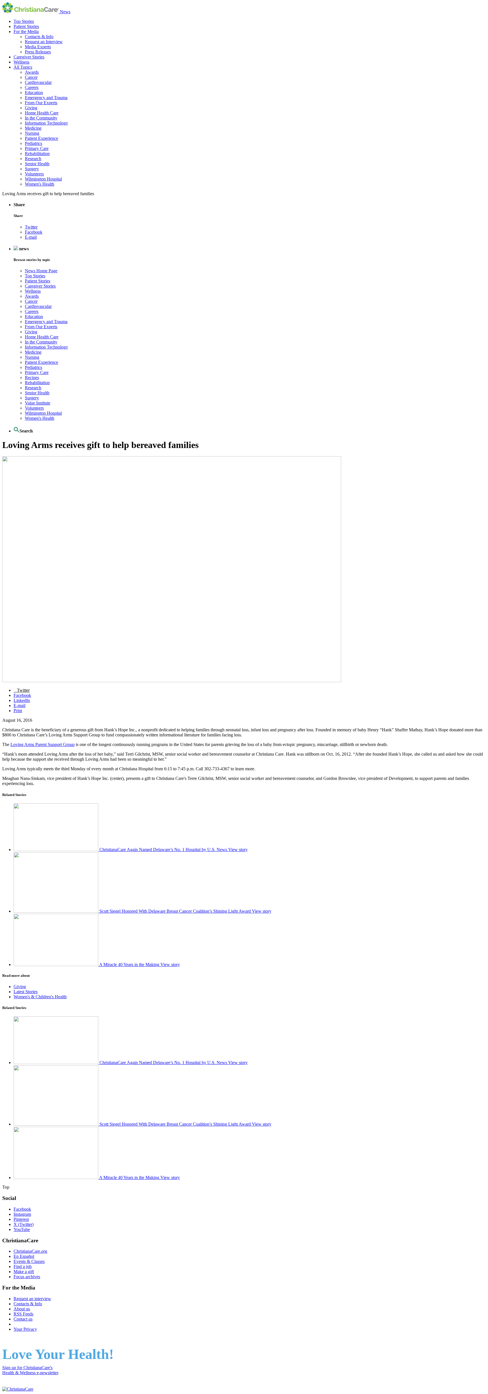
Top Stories (24, 21)
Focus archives (27, 1276)
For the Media (26, 31)
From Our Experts (41, 102)
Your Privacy (25, 1329)
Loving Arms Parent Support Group (42, 744)
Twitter (31, 227)
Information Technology (46, 123)
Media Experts (38, 46)
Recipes (32, 377)
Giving (31, 107)
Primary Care (37, 148)
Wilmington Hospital (43, 179)
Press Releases (38, 51)
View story (238, 849)
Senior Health (37, 163)
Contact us (23, 1319)
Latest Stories (26, 991)
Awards (32, 72)
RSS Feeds (23, 1314)
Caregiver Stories (29, 57)
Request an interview (32, 1298)
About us (22, 1308)
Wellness (21, 62)
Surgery (32, 168)
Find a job (23, 1266)
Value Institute (37, 403)
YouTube (22, 1229)
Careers (31, 87)
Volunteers (34, 173)
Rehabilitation (37, 153)
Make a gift (24, 1271)
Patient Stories (26, 26)
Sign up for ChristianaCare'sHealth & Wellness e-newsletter (30, 1370)
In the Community (41, 118)
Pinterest (21, 1219)
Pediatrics (33, 143)
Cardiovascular (38, 82)
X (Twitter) (24, 1224)
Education (34, 92)
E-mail (31, 237)
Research (33, 158)
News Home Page (41, 270)
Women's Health (39, 184)
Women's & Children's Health (40, 996)
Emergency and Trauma (46, 97)
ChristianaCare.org (30, 1251)
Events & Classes (29, 1261)
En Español (24, 1256)
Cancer (31, 77)
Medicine (33, 128)
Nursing (32, 133)
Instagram (22, 1214)
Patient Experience (41, 138)
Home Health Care (41, 112)
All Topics (23, 67)
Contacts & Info (39, 36)
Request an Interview (44, 41)
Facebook (33, 232)
